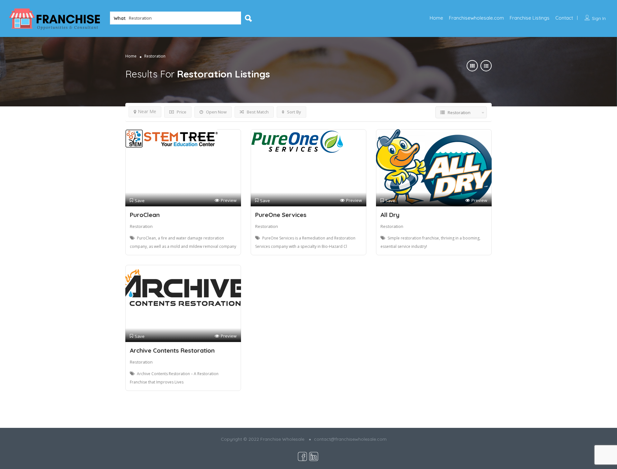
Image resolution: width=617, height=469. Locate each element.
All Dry (389, 215)
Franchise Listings (530, 18)
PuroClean (145, 215)
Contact (564, 18)
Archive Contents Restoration (172, 350)
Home (436, 18)
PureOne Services (281, 215)
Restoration (141, 226)
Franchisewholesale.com (476, 18)
